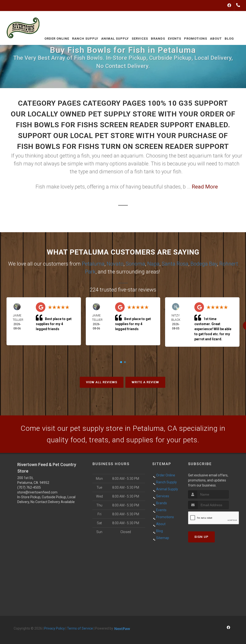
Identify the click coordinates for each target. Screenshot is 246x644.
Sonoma (135, 264)
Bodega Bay (204, 264)
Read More (205, 187)
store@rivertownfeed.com (37, 492)
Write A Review (145, 382)
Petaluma (93, 264)
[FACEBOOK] (229, 5)
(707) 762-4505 (29, 487)
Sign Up (201, 537)
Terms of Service (80, 628)
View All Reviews (101, 382)
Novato (115, 264)
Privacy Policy (54, 628)
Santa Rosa (175, 264)
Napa (153, 264)
